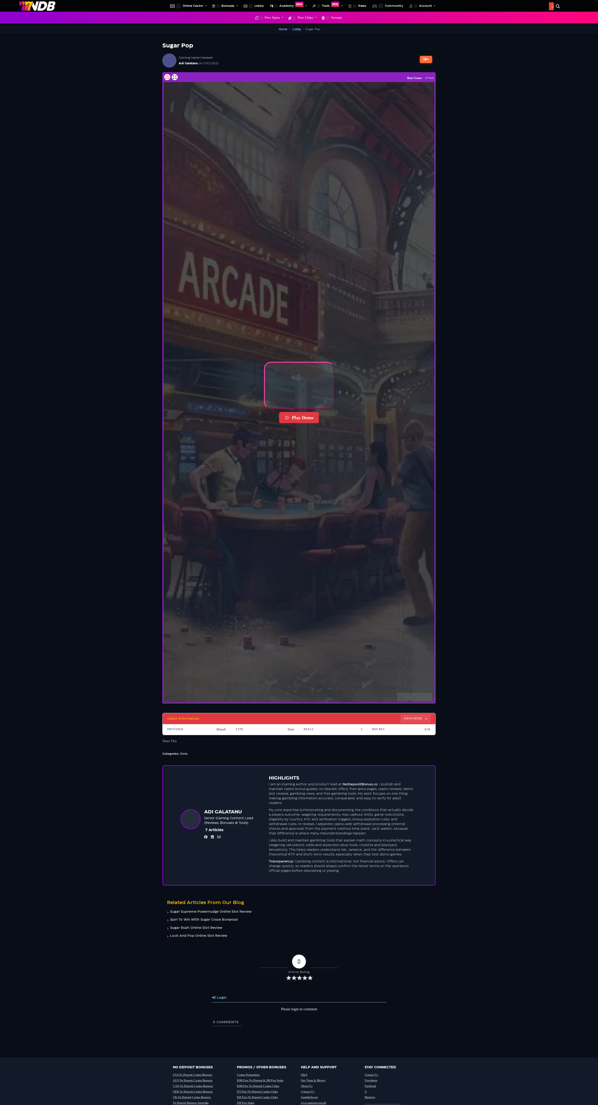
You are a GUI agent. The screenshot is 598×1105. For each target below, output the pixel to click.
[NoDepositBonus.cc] (37, 6)
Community (394, 5)
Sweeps (336, 17)
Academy (291, 5)
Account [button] (425, 5)
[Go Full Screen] (175, 77)
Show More (413, 718)
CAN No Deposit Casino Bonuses (193, 1086)
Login (221, 997)
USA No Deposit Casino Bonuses (192, 1074)
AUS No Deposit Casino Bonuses (193, 1080)
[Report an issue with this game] (167, 77)
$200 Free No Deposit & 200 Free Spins (260, 1080)
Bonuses (227, 5)
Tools (330, 5)
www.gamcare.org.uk (313, 1103)
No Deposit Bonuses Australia (191, 1103)
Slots (184, 753)
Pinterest (370, 1097)
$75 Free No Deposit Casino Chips (257, 1091)
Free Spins (272, 17)
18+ (426, 59)
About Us (307, 1086)
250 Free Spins (245, 1103)
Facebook (370, 1086)
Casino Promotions (248, 1074)
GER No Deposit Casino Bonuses (193, 1091)
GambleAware (309, 1097)
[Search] (558, 6)
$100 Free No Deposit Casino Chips (258, 1086)
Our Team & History (313, 1080)
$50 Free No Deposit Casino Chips (257, 1097)
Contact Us (307, 1091)
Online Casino (193, 5)
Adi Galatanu (188, 63)
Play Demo (302, 417)
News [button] (362, 5)
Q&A (304, 1074)
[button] (299, 385)
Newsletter (371, 1080)
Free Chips (305, 17)
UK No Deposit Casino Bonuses (192, 1097)
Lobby (259, 5)
